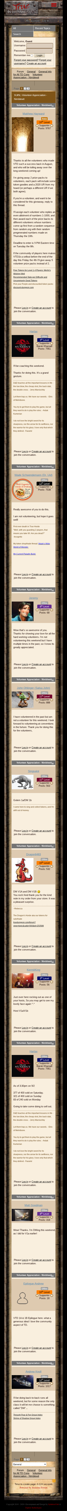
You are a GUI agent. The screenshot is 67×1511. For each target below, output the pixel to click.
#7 (53, 846)
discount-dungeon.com (23, 287)
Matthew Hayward (33, 113)
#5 (53, 680)
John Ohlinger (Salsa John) (33, 688)
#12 (52, 1364)
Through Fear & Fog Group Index (27, 1415)
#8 (53, 962)
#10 (52, 1197)
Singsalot (33, 771)
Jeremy (33, 598)
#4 (53, 590)
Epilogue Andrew (33, 1283)
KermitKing (33, 969)
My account (33, 20)
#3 (53, 467)
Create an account (36, 63)
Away (44, 119)
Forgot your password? (26, 60)
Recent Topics (42, 28)
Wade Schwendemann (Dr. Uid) (33, 475)
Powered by (26, 1487)
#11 (52, 1276)
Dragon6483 (33, 854)
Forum (20, 71)
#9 (53, 1044)
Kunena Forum (39, 1487)
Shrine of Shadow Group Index (26, 1418)
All (14, 28)
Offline (44, 336)
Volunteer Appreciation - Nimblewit (27, 76)
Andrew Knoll (33, 1371)
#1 (53, 106)
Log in (25, 307)
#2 (53, 324)
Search (17, 34)
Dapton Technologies (33, 1507)
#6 (53, 763)
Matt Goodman (33, 1205)
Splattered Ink (53, 1504)
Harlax (34, 331)
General (31, 71)
